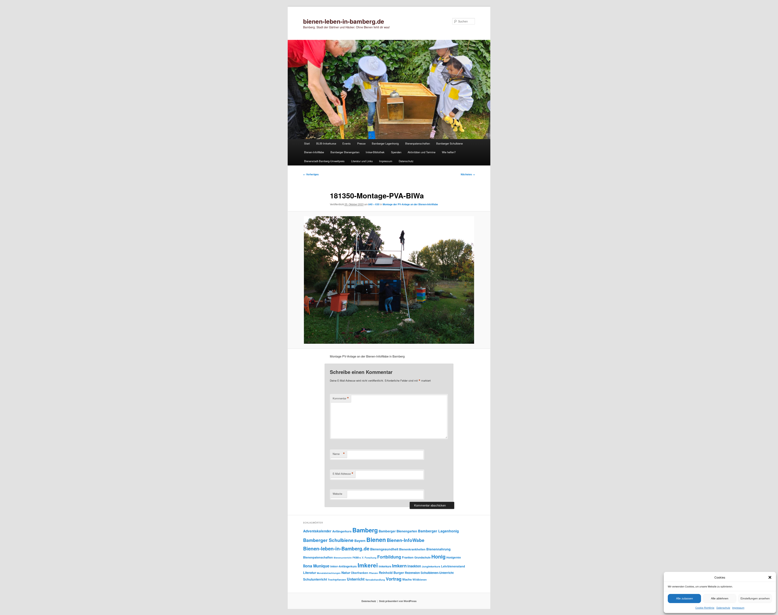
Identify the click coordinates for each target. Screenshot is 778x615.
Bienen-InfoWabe (314, 152)
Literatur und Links (362, 161)
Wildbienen (420, 579)
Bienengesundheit (384, 549)
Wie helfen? (449, 152)
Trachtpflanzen (337, 579)
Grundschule (422, 557)
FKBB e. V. (358, 557)
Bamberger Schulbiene (449, 143)
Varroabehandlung (375, 579)
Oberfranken (359, 573)
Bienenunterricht (343, 557)
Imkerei (368, 565)
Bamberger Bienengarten (344, 152)
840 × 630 (373, 204)
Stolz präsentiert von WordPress (398, 601)
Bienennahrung (438, 549)
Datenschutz (723, 607)
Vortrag (393, 579)
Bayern (359, 540)
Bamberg (365, 530)
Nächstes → (468, 174)
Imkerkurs (385, 566)
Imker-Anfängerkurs (343, 566)
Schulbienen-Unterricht (437, 572)
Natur (345, 572)
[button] (770, 577)
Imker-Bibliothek (375, 152)
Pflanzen (373, 573)
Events (346, 143)
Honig (438, 556)
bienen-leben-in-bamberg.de (343, 21)
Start (307, 143)
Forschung (370, 557)
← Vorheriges (311, 174)
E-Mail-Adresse (343, 473)
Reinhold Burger (391, 572)
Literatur (309, 572)
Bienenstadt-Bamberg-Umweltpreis (324, 161)
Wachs (407, 579)
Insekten (414, 566)
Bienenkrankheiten (412, 549)
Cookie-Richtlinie (704, 607)
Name (339, 454)
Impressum (738, 607)
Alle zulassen (684, 598)
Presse (361, 143)
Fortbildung (389, 557)
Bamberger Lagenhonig (385, 143)
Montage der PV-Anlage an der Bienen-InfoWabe (410, 204)
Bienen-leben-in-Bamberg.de (336, 548)
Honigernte (453, 557)
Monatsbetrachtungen (329, 573)
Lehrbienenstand (453, 566)
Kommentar (341, 398)
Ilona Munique (316, 566)
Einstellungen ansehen (755, 598)
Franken (408, 557)
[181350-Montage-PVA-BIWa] (389, 280)
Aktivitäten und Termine (421, 152)
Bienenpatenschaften (417, 143)
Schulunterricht (315, 579)
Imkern (399, 565)
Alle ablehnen (719, 598)
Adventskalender (317, 531)
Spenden (396, 152)
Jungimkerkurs (431, 566)
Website (337, 494)
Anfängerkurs (342, 531)
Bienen (376, 539)
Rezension (412, 572)
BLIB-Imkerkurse (326, 143)
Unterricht (355, 579)
